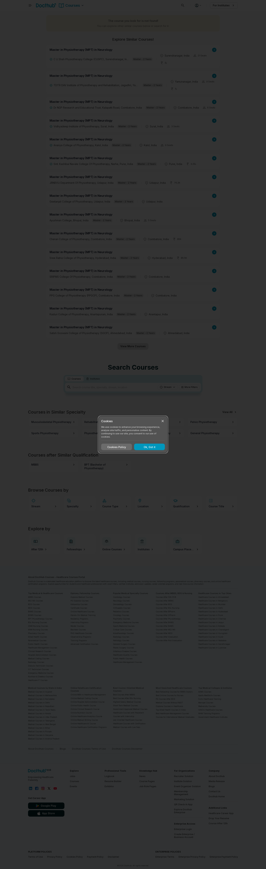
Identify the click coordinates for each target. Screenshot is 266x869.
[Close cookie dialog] (163, 421)
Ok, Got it (149, 446)
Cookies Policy (116, 446)
